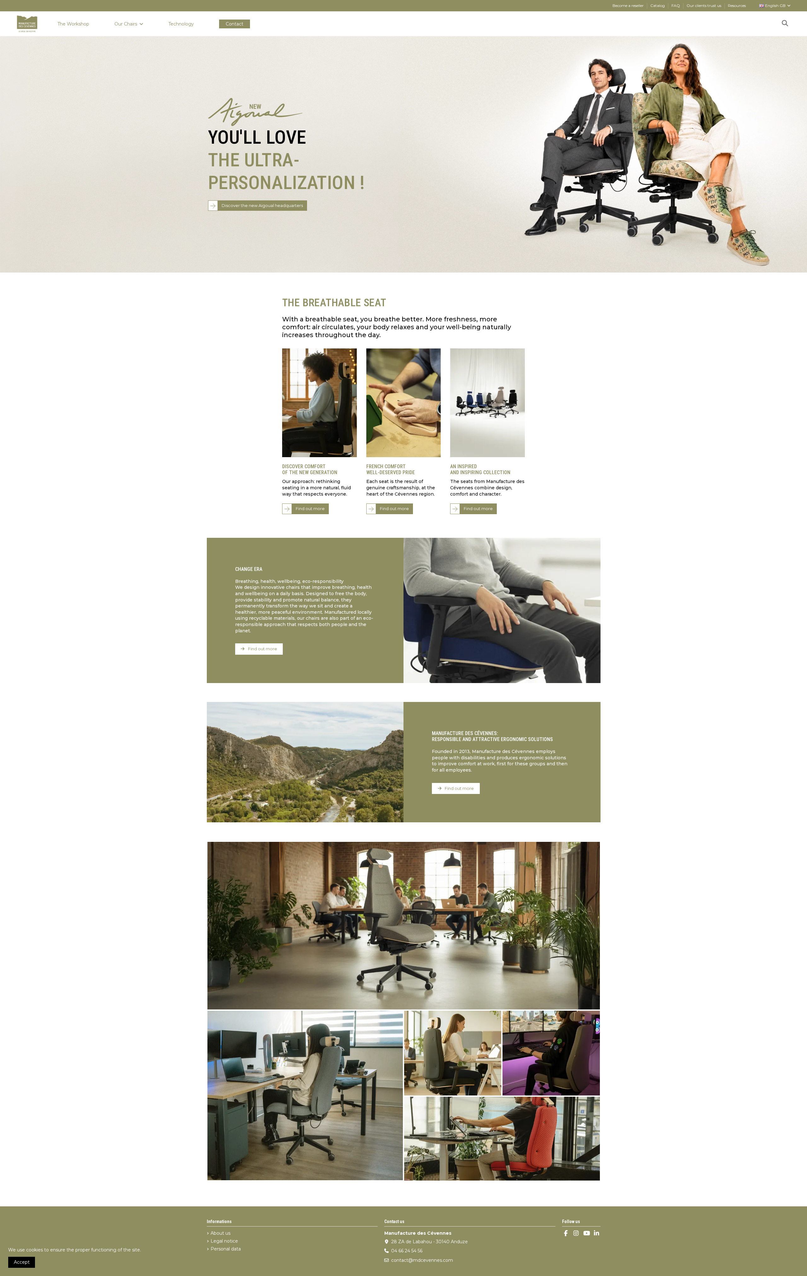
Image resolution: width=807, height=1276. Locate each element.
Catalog (658, 5)
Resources (737, 5)
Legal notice (224, 1241)
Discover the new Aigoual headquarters (262, 205)
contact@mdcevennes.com (422, 1260)
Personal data (226, 1249)
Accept (22, 1262)
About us (220, 1233)
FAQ (676, 5)
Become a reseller (629, 5)
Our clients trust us (704, 5)
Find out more (310, 508)
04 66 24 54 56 (406, 1251)
